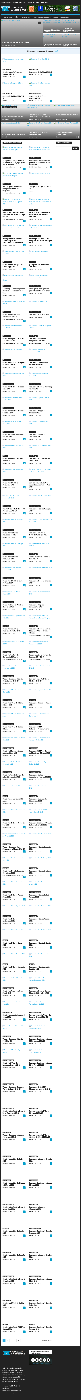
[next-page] (77, 137)
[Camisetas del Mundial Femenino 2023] (67, 130)
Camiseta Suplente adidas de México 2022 (40, 1184)
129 (18, 1341)
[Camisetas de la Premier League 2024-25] (14, 64)
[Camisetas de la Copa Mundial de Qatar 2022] (14, 621)
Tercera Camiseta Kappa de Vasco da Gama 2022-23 (13, 1088)
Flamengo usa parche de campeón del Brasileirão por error (40, 241)
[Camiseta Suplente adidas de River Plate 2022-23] (40, 1055)
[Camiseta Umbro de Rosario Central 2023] (14, 427)
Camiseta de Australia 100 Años (13, 800)
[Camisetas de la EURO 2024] (14, 113)
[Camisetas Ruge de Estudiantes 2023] (40, 597)
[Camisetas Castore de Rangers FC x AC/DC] (40, 331)
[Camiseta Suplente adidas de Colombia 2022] (14, 1271)
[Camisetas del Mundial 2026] (22, 33)
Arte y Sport (36, 2)
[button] (77, 17)
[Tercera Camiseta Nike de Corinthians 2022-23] (14, 671)
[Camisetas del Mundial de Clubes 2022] (40, 451)
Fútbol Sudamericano (35, 157)
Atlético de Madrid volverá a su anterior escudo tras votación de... (40, 215)
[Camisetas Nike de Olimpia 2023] (40, 501)
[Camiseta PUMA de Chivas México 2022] (14, 695)
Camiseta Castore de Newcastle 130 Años (11, 656)
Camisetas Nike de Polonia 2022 (40, 944)
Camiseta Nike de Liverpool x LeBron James (14, 364)
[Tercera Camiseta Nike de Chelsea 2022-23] (40, 671)
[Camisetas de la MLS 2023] (40, 307)
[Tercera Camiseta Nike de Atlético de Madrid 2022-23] (40, 1127)
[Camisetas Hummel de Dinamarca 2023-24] (14, 307)
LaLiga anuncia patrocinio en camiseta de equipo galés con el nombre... (14, 162)
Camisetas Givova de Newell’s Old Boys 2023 (38, 534)
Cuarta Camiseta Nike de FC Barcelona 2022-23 (14, 510)
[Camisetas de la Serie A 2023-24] (67, 113)
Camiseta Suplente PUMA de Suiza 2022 (40, 1304)
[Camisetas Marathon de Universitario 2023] (40, 355)
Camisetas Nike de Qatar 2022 (12, 944)
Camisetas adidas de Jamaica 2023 (37, 436)
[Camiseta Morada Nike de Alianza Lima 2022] (14, 743)
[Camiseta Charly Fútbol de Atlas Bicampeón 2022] (14, 767)
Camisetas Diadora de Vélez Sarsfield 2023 (13, 412)
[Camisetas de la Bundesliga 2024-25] (52, 40)
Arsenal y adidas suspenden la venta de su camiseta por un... (14, 291)
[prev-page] (75, 137)
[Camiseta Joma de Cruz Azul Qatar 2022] (14, 1007)
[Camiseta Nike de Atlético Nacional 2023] (14, 597)
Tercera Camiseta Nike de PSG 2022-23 (13, 1040)
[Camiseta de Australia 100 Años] (14, 791)
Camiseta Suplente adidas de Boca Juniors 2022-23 (14, 1112)
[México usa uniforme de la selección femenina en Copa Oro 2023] (14, 204)
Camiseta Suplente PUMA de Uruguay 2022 (40, 1232)
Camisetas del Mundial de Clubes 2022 (39, 460)
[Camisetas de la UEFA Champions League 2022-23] (40, 1079)
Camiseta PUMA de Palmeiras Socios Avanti (39, 728)
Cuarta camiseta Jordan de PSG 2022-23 (39, 558)
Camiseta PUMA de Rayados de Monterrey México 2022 (40, 752)
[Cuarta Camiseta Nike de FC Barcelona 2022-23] (14, 501)
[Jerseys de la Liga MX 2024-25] (14, 88)
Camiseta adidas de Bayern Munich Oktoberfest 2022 (40, 992)
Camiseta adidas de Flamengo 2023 (10, 558)
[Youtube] (79, 2)
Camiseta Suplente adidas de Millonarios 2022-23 (40, 1040)
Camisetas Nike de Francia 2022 (40, 848)
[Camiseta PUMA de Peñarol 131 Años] (14, 719)
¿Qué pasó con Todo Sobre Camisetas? (39, 266)
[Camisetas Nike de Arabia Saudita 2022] (40, 959)
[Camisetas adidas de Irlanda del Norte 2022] (14, 1175)
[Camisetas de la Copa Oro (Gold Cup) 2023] (14, 257)
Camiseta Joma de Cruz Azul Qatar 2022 (14, 1016)
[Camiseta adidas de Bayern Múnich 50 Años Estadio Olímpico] (40, 621)
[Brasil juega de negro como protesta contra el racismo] (40, 280)
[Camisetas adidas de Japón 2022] (14, 1223)
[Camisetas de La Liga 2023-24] (14, 130)
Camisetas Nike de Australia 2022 (14, 968)
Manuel (4, 45)
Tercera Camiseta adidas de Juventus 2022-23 (13, 1136)
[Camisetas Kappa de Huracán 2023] (40, 403)
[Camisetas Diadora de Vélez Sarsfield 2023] (14, 403)
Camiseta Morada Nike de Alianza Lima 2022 (13, 752)
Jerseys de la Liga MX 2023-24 (40, 187)
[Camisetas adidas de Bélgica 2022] (40, 1247)
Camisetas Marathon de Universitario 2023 (38, 364)
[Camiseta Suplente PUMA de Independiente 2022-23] (40, 815)
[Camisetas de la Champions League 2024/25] (71, 26)
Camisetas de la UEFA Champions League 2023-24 (40, 116)
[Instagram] (72, 2)
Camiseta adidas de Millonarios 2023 (10, 534)
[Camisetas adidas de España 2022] (14, 1247)
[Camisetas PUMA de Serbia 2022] (14, 1295)
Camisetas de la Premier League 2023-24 (38, 133)
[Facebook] (69, 2)
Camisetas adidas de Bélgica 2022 (40, 1256)
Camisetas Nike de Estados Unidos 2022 (39, 896)
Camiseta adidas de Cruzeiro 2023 (40, 582)
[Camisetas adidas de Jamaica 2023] (40, 427)
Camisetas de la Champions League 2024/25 (68, 30)
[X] (75, 2)
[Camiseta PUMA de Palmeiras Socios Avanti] (40, 719)
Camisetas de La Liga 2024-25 (40, 72)
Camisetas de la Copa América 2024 (37, 97)
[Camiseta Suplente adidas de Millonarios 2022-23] (40, 1031)
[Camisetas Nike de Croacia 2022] (40, 911)
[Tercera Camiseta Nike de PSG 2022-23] (14, 1031)
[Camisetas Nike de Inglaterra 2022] (14, 911)
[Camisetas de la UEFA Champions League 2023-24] (40, 113)
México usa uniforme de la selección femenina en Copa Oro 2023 (14, 215)
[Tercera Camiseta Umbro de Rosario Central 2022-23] (40, 1007)
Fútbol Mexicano (7, 93)
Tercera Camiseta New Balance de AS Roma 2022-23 (14, 848)
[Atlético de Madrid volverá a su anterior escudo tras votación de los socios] (40, 204)
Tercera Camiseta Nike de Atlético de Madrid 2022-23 (39, 1136)
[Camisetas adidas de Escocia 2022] (40, 1151)
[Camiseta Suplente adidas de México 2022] (40, 1175)
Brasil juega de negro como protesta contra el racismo (40, 290)
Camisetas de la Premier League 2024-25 (12, 73)
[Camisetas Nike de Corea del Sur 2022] (14, 815)
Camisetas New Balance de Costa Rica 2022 (13, 872)
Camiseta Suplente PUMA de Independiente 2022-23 (40, 824)
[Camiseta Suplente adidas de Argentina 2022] (14, 1199)
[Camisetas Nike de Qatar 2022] (14, 935)
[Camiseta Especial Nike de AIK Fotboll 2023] (14, 331)
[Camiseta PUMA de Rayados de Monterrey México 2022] (40, 743)
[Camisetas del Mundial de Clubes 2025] (52, 26)
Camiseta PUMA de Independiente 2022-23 (11, 1064)
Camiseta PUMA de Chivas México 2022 (13, 704)
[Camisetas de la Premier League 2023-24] (40, 130)
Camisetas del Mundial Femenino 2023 (65, 133)
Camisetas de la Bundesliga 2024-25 (52, 45)
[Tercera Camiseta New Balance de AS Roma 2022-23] (14, 839)
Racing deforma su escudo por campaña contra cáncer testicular (40, 162)
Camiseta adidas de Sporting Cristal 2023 (40, 388)
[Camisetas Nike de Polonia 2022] (40, 935)
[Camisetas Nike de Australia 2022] (14, 959)
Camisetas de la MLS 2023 (39, 315)
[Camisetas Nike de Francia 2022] (40, 839)
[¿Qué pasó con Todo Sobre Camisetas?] (40, 257)
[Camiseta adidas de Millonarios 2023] (14, 525)
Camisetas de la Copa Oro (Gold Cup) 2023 (13, 266)
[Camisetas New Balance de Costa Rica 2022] (14, 863)
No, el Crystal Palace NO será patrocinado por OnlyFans (12, 188)
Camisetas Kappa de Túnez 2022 (40, 704)
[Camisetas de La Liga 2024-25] (40, 64)
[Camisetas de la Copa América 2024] (40, 88)
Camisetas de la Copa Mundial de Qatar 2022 (11, 630)
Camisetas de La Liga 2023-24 (13, 134)
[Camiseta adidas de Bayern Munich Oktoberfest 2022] (40, 983)
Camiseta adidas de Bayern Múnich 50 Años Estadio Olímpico (40, 631)
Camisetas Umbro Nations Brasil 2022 (13, 992)
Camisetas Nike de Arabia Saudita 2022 (39, 968)
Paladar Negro (44, 2)
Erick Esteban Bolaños (9, 167)
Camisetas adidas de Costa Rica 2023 (13, 460)
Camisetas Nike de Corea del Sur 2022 (14, 824)
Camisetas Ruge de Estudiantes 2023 (36, 606)
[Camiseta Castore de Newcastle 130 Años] (14, 647)
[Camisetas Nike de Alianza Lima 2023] (14, 379)
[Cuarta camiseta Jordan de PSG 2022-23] (40, 549)
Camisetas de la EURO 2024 (13, 117)
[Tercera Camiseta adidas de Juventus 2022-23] (14, 1127)
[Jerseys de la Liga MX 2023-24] (40, 178)
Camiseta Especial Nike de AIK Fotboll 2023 (13, 340)
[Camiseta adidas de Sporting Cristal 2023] (40, 379)
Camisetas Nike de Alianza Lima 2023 (13, 388)
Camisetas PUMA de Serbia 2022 (13, 1304)
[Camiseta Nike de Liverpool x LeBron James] (14, 355)
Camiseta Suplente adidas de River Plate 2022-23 (40, 1064)
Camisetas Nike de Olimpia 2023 (40, 510)
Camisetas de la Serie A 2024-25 (70, 45)
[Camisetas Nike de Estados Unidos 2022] (40, 887)
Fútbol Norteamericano (35, 93)
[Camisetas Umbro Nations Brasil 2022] (14, 983)
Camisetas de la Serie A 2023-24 (67, 116)
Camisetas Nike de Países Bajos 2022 (13, 896)
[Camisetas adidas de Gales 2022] (14, 1151)
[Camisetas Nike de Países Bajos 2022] (14, 887)
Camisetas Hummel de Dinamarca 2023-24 (11, 316)
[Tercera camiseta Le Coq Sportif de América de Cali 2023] (40, 475)
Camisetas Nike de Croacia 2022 (39, 920)
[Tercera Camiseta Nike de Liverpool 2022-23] (40, 1103)
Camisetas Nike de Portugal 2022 (40, 872)
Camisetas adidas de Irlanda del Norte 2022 (14, 1184)
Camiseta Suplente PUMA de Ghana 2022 (14, 1328)
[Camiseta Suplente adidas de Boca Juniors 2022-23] (14, 1103)
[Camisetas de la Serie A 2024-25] (71, 40)
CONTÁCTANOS (64, 17)
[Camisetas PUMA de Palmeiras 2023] (14, 475)
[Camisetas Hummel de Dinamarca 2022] (40, 791)
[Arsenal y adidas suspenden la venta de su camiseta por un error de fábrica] (14, 280)
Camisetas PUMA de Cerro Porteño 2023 (13, 582)
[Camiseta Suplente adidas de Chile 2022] (40, 1271)
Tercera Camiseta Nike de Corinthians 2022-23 (13, 680)
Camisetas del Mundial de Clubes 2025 (52, 30)
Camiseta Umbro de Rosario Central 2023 (13, 436)
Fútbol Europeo (6, 69)
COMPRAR (55, 17)
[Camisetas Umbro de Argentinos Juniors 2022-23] (40, 767)
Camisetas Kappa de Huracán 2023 (37, 412)
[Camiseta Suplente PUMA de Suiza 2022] (40, 1295)
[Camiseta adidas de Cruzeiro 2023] (40, 573)
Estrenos (5, 456)
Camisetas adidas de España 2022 (14, 1256)
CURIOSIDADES (26, 17)
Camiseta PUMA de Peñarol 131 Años (13, 728)
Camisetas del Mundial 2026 (15, 42)
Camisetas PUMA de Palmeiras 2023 (10, 484)
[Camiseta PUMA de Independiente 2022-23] (14, 1055)
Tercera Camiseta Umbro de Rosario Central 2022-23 (40, 1016)
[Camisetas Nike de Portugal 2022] (40, 863)
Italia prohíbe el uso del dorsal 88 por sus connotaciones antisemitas (13, 241)
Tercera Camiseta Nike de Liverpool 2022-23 (39, 1112)
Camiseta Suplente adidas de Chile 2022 (40, 1280)
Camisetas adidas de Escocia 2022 (40, 1160)
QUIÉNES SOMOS (7, 17)
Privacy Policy (11, 1393)
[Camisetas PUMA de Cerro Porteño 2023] (14, 573)
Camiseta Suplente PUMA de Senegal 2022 (40, 1328)
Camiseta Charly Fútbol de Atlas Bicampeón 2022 (13, 776)
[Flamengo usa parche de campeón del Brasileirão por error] (40, 231)
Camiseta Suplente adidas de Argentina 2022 (14, 1208)
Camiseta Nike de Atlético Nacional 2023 (13, 606)
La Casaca (29, 2)
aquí (56, 51)
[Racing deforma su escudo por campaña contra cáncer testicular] (40, 152)
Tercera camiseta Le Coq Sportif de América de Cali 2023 (39, 485)
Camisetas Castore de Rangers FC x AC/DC (37, 340)
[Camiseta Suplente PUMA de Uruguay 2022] (40, 1223)
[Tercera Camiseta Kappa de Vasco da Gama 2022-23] (14, 1079)
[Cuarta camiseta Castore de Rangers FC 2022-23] (40, 647)
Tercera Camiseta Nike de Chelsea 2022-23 (39, 680)
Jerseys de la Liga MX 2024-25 (13, 97)
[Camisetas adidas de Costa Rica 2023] (14, 451)
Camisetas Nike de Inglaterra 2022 (10, 920)
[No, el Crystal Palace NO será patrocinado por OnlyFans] (14, 178)
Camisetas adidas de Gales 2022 (13, 1160)
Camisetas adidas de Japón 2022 (13, 1232)
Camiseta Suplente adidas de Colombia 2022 (14, 1280)
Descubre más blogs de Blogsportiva (9, 2)
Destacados (32, 261)
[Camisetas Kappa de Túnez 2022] (40, 695)
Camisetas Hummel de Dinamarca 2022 (38, 800)
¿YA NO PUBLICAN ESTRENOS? (42, 17)
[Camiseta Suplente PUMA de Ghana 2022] (14, 1319)
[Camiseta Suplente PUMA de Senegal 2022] (40, 1319)
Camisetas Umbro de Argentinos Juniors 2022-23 (40, 776)
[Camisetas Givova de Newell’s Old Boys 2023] (40, 525)
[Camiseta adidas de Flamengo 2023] (14, 549)
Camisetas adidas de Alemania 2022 (37, 1208)
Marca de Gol (22, 2)
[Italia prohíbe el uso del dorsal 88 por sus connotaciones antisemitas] (14, 231)
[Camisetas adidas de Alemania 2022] (40, 1199)
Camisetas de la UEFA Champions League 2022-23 (40, 1088)
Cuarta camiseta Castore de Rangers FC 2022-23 (40, 656)
